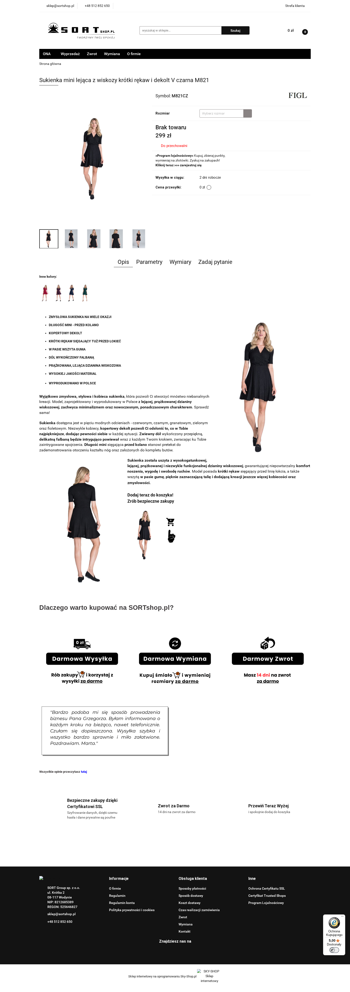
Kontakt (184, 931)
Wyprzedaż (70, 54)
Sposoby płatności (192, 888)
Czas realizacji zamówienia (199, 910)
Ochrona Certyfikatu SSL (266, 888)
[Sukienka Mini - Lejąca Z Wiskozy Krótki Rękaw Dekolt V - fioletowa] (59, 292)
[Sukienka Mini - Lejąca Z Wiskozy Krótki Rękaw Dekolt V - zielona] (85, 292)
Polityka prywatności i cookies (132, 910)
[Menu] (342, 917)
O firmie (134, 54)
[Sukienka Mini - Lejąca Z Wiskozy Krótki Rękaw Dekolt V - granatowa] (72, 292)
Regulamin (117, 896)
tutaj (84, 771)
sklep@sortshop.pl (61, 914)
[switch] (334, 950)
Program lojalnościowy (174, 155)
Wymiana (112, 54)
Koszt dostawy (189, 903)
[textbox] (221, 113)
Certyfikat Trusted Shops (267, 896)
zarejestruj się (191, 165)
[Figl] (298, 95)
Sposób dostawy (191, 896)
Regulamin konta (122, 903)
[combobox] (226, 113)
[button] (119, 878)
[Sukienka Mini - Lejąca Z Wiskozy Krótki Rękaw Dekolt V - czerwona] (45, 292)
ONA (47, 54)
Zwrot (92, 54)
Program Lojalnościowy (266, 903)
